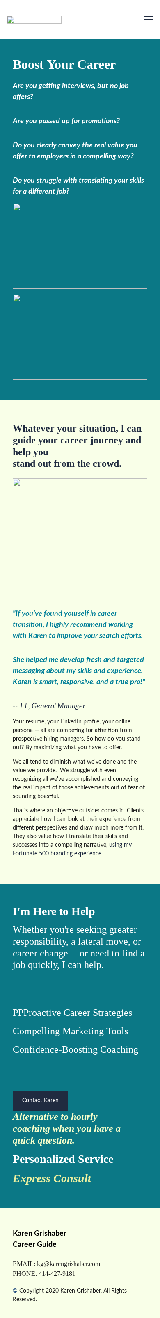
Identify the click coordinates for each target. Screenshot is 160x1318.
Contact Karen (40, 1100)
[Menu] (148, 19)
